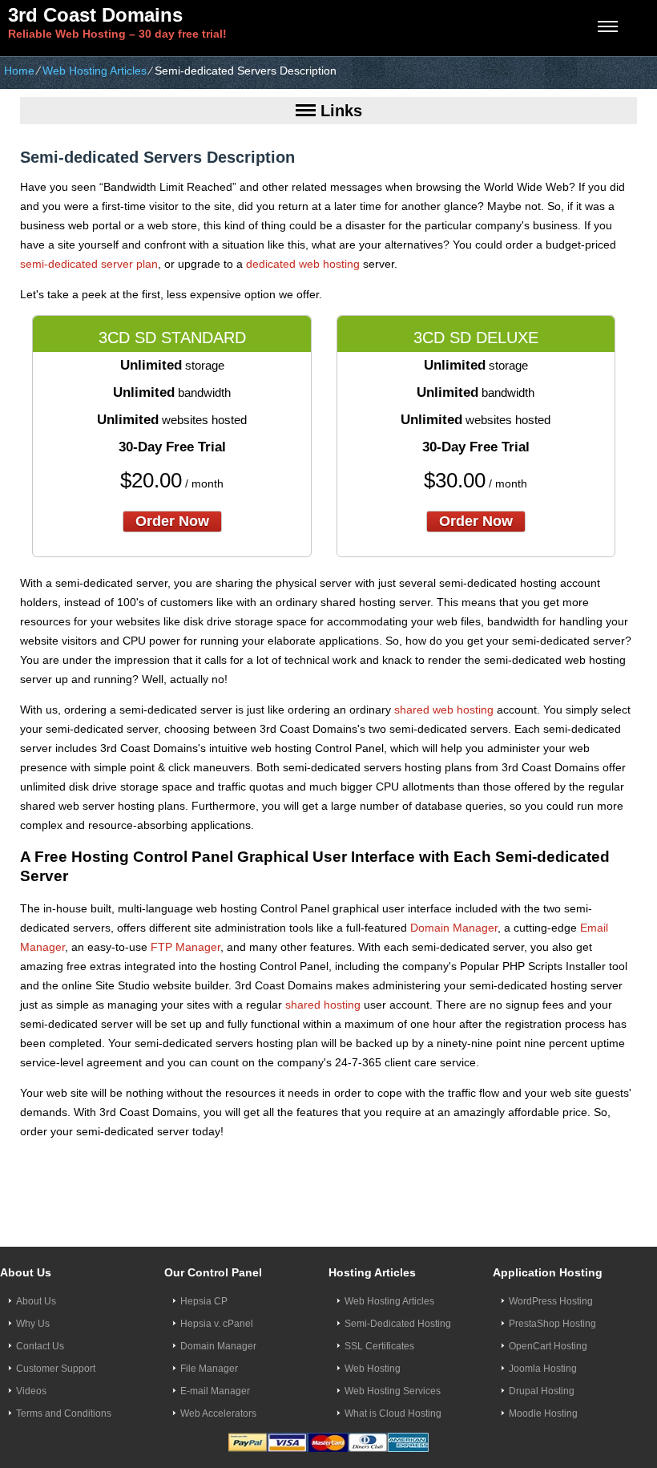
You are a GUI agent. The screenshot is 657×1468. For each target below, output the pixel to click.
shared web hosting (444, 709)
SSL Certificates (379, 1346)
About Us (36, 1301)
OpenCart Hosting (548, 1346)
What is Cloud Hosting (393, 1413)
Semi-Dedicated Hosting (398, 1323)
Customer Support (55, 1368)
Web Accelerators (218, 1413)
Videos (31, 1391)
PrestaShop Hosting (552, 1323)
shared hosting (323, 1004)
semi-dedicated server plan (89, 263)
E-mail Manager (215, 1391)
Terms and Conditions (63, 1413)
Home (19, 70)
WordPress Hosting (551, 1301)
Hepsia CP (204, 1301)
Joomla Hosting (543, 1368)
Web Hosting (373, 1368)
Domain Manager (454, 927)
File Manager (209, 1368)
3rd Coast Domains (95, 15)
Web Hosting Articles (94, 70)
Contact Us (40, 1346)
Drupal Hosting (541, 1391)
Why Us (33, 1323)
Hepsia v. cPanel (216, 1323)
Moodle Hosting (543, 1413)
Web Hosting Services (393, 1391)
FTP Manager (185, 946)
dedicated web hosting (303, 263)
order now (172, 521)
